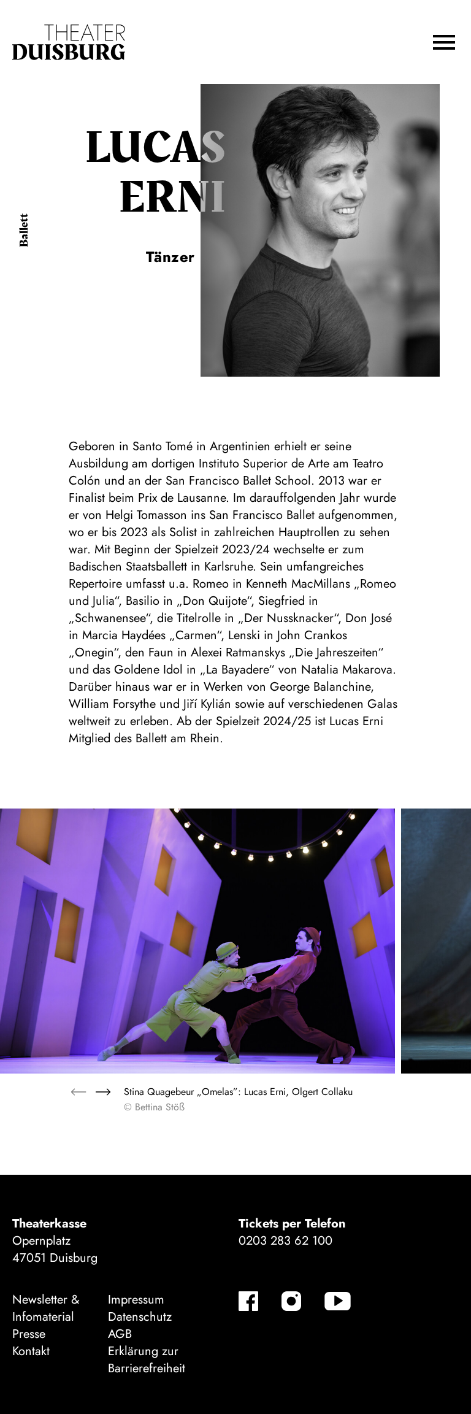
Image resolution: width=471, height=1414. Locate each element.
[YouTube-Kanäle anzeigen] (337, 1301)
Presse (28, 1334)
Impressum (136, 1299)
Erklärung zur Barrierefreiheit (146, 1359)
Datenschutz (140, 1317)
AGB (120, 1334)
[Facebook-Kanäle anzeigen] (248, 1301)
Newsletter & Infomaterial (46, 1308)
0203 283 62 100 (285, 1241)
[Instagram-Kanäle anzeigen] (291, 1301)
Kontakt (31, 1351)
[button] (444, 42)
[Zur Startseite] (68, 42)
